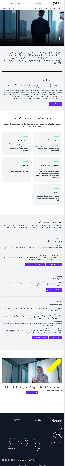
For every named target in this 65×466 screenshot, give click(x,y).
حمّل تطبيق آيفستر (54, 264)
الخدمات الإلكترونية (36, 445)
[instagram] (12, 460)
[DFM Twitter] (9, 460)
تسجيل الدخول (10, 3)
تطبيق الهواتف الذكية (35, 443)
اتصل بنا (39, 450)
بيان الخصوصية (58, 460)
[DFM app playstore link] (22, 460)
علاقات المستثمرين (23, 445)
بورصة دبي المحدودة (9, 443)
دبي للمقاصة (11, 448)
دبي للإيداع (12, 445)
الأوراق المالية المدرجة (22, 441)
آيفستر (39, 448)
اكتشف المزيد (56, 103)
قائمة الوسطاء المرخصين (36, 264)
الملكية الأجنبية (24, 443)
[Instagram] (15, 460)
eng (23, 3)
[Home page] (56, 3)
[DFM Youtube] (3, 460)
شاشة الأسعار (37, 441)
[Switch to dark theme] (19, 3)
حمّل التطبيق (56, 337)
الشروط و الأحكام (47, 460)
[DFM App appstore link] (32, 460)
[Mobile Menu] (4, 3)
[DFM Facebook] (6, 460)
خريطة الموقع (54, 442)
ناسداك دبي (12, 441)
